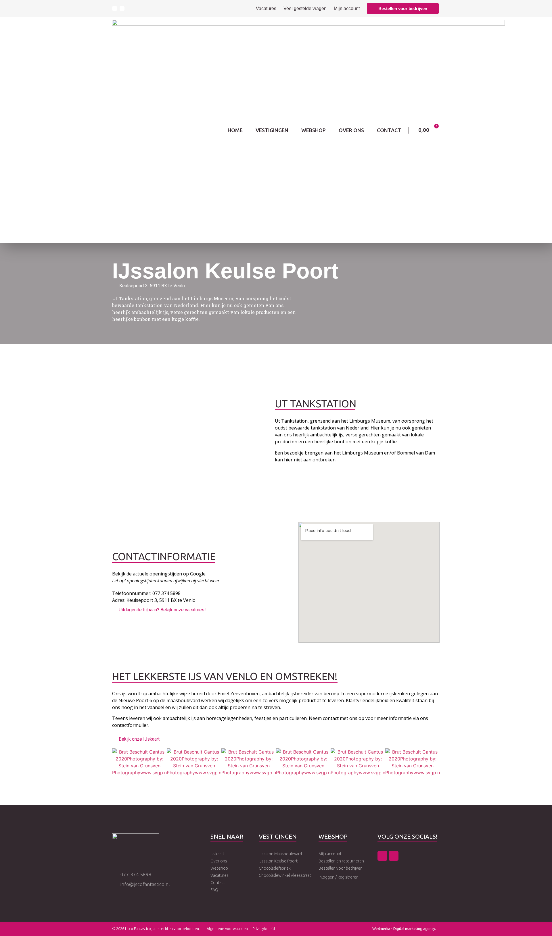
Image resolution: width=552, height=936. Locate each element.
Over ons (351, 130)
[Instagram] (122, 8)
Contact (389, 130)
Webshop (313, 130)
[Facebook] (114, 8)
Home (235, 130)
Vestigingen (272, 130)
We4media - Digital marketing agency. (404, 929)
